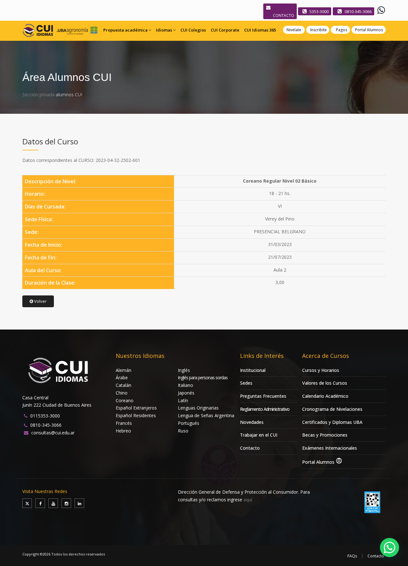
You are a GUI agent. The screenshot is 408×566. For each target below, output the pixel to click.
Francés (124, 423)
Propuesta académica (125, 30)
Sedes (246, 383)
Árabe (122, 377)
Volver (40, 301)
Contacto (250, 448)
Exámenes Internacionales (329, 448)
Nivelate (294, 30)
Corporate (225, 30)
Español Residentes (136, 415)
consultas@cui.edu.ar (53, 433)
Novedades (252, 422)
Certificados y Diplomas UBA (332, 422)
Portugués (188, 423)
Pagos (341, 30)
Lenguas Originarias (198, 408)
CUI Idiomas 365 (260, 30)
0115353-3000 (45, 416)
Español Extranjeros (136, 408)
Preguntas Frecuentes (263, 396)
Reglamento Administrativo (264, 409)
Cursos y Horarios (320, 370)
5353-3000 (319, 11)
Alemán (123, 370)
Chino (121, 393)
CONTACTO (283, 15)
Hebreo (123, 431)
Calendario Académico (325, 396)
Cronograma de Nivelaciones (332, 409)
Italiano (185, 385)
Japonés (186, 393)
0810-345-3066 (358, 11)
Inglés (184, 370)
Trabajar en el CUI (258, 435)
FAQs (352, 556)
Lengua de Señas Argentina (206, 415)
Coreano (125, 400)
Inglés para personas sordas (203, 377)
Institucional (253, 370)
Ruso (183, 431)
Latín (183, 400)
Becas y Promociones (324, 435)
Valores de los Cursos (324, 383)
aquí (248, 500)
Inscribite (318, 30)
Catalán (123, 385)
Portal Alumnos (369, 30)
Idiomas (164, 30)
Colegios (193, 30)
